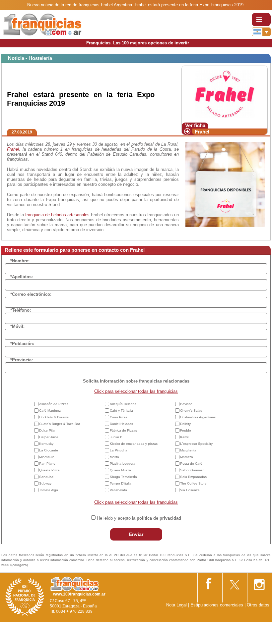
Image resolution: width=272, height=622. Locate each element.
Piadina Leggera (122, 463)
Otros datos (258, 604)
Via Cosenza (190, 490)
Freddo (185, 430)
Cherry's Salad (191, 410)
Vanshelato (118, 490)
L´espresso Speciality (196, 443)
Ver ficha (195, 125)
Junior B (116, 437)
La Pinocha (118, 450)
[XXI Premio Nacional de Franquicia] (25, 596)
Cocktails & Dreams (54, 417)
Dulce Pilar (47, 430)
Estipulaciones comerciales (217, 604)
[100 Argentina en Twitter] (234, 582)
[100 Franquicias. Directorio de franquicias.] (42, 24)
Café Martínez (50, 410)
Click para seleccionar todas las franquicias (136, 391)
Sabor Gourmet (192, 470)
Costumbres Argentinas (198, 417)
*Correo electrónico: (30, 294)
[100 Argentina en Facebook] (209, 582)
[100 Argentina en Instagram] (259, 582)
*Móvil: (17, 326)
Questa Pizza (49, 470)
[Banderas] (261, 31)
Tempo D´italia (120, 483)
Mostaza (186, 457)
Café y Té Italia (121, 410)
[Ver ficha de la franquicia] (224, 93)
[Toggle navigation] (261, 19)
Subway (45, 483)
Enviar (136, 534)
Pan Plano (47, 463)
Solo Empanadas (193, 477)
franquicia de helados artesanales (57, 214)
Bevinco (186, 404)
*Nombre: (20, 260)
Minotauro (46, 457)
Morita (114, 457)
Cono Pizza (118, 417)
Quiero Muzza (120, 470)
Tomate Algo (48, 490)
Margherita (188, 450)
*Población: (22, 343)
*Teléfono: (20, 310)
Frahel (202, 131)
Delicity (185, 424)
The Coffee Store (193, 483)
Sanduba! (46, 477)
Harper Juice (48, 437)
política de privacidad (159, 518)
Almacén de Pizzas (53, 404)
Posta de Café (191, 463)
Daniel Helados (121, 424)
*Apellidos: (21, 276)
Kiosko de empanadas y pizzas (134, 443)
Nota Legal (176, 604)
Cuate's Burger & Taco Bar (59, 424)
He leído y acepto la (139, 518)
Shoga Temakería (123, 477)
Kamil (184, 437)
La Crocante (48, 450)
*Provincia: (21, 359)
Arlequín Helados (123, 404)
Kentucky (46, 443)
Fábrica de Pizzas (123, 430)
